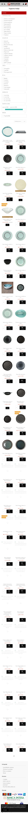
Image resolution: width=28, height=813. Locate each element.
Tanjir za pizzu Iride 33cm (7, 349)
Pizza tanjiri (7, 26)
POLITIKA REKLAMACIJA (9, 786)
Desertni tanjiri (8, 20)
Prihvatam (5, 810)
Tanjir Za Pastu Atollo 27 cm (20, 271)
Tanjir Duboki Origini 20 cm (21, 506)
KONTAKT (5, 785)
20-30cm (7, 100)
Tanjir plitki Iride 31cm (20, 374)
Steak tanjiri (7, 31)
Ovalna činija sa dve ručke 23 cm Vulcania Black (7, 585)
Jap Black (7, 48)
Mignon (6, 52)
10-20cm (7, 99)
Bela (5, 78)
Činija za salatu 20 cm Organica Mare (7, 220)
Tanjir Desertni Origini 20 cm (7, 718)
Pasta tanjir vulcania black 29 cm (7, 168)
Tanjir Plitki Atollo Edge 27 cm (7, 194)
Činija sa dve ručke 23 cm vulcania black (7, 402)
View (20, 200)
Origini (6, 59)
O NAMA (5, 779)
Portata (6, 60)
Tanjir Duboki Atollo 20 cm (20, 245)
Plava (6, 85)
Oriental (6, 57)
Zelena (6, 89)
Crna (6, 80)
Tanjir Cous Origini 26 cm (20, 692)
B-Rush (6, 43)
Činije (6, 35)
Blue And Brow (8, 44)
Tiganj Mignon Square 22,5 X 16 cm (20, 532)
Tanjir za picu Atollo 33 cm (7, 323)
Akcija (4, 773)
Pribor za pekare (7, 771)
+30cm (6, 95)
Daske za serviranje (9, 18)
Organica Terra (8, 55)
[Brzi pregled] (8, 139)
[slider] (3, 109)
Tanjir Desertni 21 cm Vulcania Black (7, 428)
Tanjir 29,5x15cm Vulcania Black (7, 558)
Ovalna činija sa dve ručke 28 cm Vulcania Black (20, 585)
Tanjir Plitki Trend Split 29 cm (20, 480)
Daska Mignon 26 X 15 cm (7, 666)
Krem (6, 83)
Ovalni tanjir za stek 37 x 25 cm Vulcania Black (20, 558)
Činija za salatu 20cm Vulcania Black (7, 640)
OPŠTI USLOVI (6, 781)
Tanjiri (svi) (7, 33)
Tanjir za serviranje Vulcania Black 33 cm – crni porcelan (7, 375)
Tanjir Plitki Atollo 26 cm (21, 219)
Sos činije (7, 29)
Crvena (6, 82)
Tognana (7, 115)
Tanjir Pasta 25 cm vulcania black (7, 506)
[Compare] (6, 139)
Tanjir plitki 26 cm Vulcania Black (20, 402)
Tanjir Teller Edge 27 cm (7, 453)
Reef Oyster (7, 62)
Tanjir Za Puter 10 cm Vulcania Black (20, 428)
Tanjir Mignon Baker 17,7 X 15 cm (20, 666)
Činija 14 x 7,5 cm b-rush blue (20, 323)
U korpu (9, 147)
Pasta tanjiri (7, 24)
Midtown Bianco (8, 50)
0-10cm (6, 97)
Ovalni (6, 70)
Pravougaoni (8, 72)
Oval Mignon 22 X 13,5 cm (7, 532)
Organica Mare (8, 53)
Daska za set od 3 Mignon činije (20, 640)
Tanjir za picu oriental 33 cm (20, 297)
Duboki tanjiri (8, 22)
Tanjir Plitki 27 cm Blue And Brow (20, 454)
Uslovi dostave (6, 783)
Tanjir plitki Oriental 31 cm (20, 744)
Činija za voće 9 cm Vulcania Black (7, 271)
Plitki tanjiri (7, 27)
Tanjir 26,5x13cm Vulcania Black (20, 612)
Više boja (7, 87)
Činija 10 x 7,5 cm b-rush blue (7, 297)
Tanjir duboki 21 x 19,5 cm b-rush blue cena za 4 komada (7, 141)
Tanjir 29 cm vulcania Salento (20, 194)
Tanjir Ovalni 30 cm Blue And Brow (20, 718)
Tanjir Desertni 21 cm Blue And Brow (7, 480)
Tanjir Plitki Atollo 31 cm (20, 167)
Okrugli (6, 68)
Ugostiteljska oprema (8, 767)
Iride (5, 46)
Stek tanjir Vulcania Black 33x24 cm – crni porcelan (20, 141)
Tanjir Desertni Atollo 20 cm (7, 245)
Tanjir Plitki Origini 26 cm (7, 692)
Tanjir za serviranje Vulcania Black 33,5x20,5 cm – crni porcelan (7, 613)
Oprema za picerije (7, 769)
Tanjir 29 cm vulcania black (20, 349)
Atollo (6, 41)
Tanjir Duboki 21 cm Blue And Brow (7, 744)
